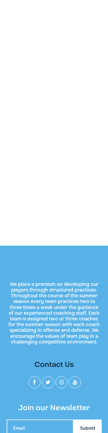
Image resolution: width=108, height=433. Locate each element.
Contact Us (54, 364)
